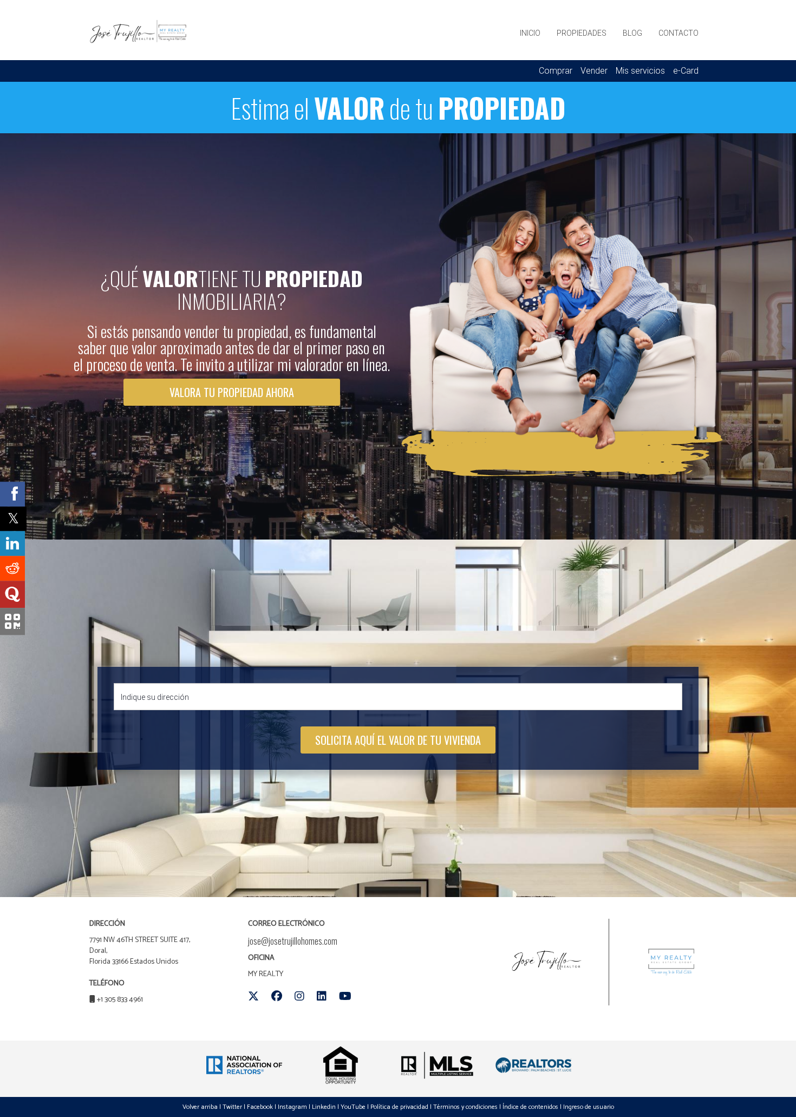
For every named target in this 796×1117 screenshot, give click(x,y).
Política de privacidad (399, 1107)
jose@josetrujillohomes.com (292, 940)
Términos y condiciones (465, 1107)
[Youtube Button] (345, 996)
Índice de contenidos (530, 1107)
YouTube (353, 1107)
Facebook (260, 1107)
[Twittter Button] (253, 996)
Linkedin (324, 1107)
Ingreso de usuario (588, 1107)
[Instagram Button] (299, 996)
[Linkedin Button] (322, 996)
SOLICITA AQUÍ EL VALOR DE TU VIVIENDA (398, 740)
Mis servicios (640, 71)
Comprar (555, 71)
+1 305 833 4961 (120, 999)
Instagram (292, 1107)
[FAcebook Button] (276, 996)
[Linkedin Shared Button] (12, 543)
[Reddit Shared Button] (12, 568)
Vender (594, 71)
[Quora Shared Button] (12, 594)
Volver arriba (200, 1107)
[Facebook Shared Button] (12, 494)
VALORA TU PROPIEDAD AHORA (231, 392)
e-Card (686, 71)
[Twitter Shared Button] (13, 518)
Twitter (232, 1107)
